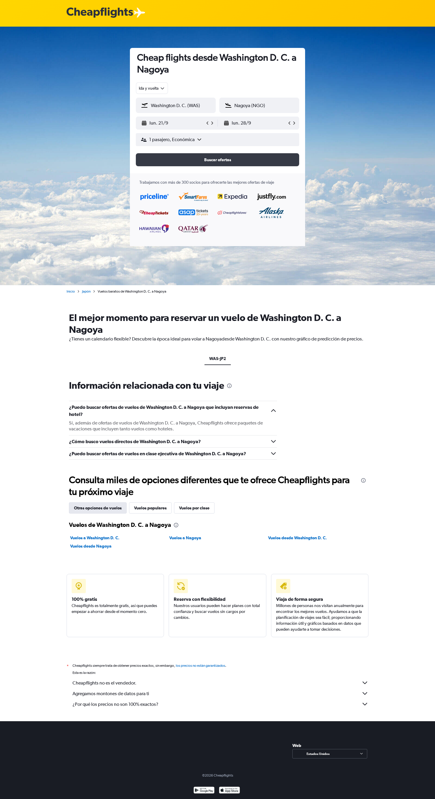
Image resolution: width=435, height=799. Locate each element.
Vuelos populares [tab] (150, 508)
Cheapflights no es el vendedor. (104, 683)
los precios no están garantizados (200, 666)
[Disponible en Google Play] (204, 791)
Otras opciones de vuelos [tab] (98, 508)
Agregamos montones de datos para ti (110, 693)
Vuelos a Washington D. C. (95, 537)
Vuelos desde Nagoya (91, 546)
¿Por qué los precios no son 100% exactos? (115, 704)
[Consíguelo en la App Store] (229, 791)
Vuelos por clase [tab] (194, 508)
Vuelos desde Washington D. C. (297, 537)
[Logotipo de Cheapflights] (100, 13)
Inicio (71, 291)
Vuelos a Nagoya (185, 537)
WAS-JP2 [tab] (217, 358)
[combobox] (152, 88)
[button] (173, 123)
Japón (86, 291)
